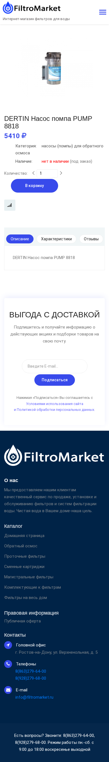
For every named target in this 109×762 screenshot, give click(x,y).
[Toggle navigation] (102, 13)
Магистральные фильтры (28, 576)
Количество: (16, 173)
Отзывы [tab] (91, 239)
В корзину (34, 185)
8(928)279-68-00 (30, 678)
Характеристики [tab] (56, 239)
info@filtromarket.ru (34, 697)
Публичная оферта (22, 621)
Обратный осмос (20, 545)
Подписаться (55, 380)
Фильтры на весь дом (25, 597)
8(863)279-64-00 (30, 671)
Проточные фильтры (24, 556)
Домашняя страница (24, 535)
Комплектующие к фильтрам (32, 587)
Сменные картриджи (24, 566)
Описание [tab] (20, 239)
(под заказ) (53, 161)
